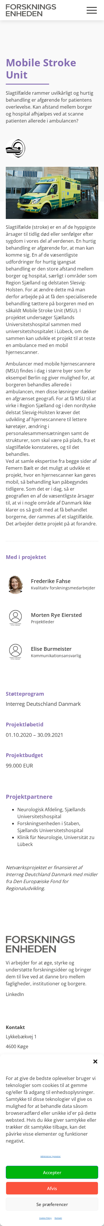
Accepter (52, 1172)
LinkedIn (15, 994)
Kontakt (58, 1218)
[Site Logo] (32, 10)
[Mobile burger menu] (91, 10)
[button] (95, 1061)
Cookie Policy (45, 1218)
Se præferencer (52, 1204)
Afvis (52, 1188)
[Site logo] (52, 944)
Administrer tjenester (50, 1156)
